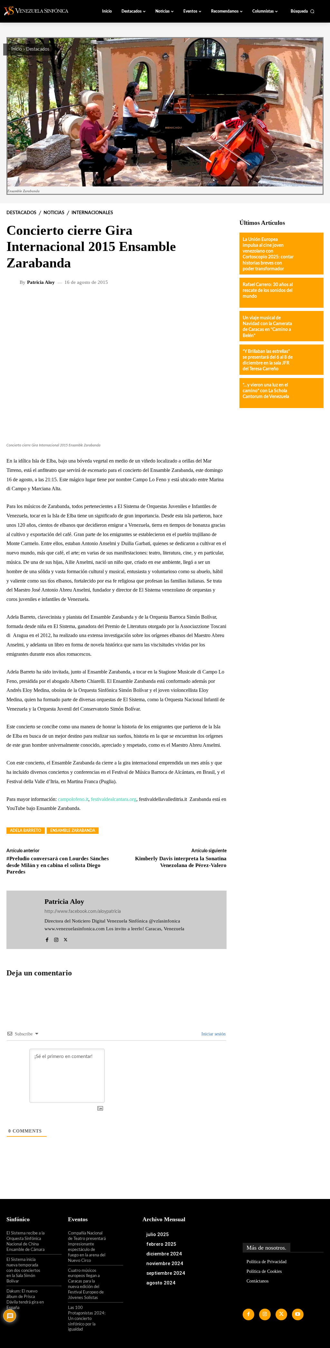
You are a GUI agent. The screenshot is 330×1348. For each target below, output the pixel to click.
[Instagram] (56, 938)
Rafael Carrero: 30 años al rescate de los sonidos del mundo (268, 291)
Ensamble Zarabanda (72, 831)
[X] (65, 938)
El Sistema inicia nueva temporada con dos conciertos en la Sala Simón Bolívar (23, 1271)
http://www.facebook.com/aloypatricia (82, 911)
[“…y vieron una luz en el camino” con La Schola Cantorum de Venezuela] (308, 393)
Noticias (54, 213)
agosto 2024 (160, 1283)
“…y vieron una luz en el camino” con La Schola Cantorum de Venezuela (266, 391)
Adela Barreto (25, 831)
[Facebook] (46, 938)
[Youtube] (298, 1314)
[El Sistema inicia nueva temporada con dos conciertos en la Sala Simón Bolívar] (53, 1264)
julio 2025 (157, 1234)
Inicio (16, 49)
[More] (176, 303)
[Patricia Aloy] (14, 282)
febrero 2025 (161, 1244)
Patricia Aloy (41, 282)
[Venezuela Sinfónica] (40, 11)
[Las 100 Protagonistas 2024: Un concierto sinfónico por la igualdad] (114, 1312)
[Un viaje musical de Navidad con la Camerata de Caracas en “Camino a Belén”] (308, 326)
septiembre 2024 (165, 1273)
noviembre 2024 (164, 1263)
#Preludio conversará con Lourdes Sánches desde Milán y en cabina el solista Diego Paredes (57, 865)
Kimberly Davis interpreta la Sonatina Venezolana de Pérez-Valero (181, 861)
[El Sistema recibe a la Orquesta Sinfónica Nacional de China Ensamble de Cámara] (53, 1238)
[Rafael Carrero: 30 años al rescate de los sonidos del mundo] (308, 292)
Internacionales (92, 213)
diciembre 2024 (164, 1254)
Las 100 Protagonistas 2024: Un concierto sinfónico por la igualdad (86, 1319)
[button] (303, 11)
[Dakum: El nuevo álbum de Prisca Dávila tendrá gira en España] (53, 1296)
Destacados (37, 49)
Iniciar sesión (213, 1034)
